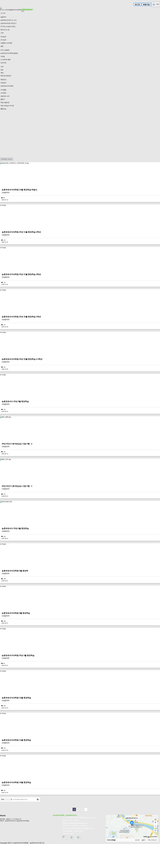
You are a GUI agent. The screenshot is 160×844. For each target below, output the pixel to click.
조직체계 (3, 93)
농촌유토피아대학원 (27, 9)
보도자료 (16, 10)
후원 (20, 10)
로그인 (137, 4)
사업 (8, 10)
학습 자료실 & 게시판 (7, 105)
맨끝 (86, 809)
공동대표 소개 (5, 96)
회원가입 (146, 4)
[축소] (155, 826)
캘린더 (3, 99)
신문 (2, 66)
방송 (2, 70)
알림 (11, 10)
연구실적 (3, 40)
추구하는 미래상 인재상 (8, 26)
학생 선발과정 (5, 102)
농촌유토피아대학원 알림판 (9, 53)
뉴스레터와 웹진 (6, 59)
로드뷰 (137, 840)
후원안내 (3, 79)
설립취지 (3, 17)
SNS (2, 73)
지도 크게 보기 (152, 840)
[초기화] (155, 831)
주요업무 (3, 37)
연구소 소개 (3, 10)
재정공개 (3, 83)
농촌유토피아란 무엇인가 (8, 23)
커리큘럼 (3, 90)
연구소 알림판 (5, 50)
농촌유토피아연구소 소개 (8, 20)
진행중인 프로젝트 (6, 43)
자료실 (3, 56)
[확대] (155, 822)
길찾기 (143, 840)
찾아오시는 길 (5, 29)
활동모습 (3, 109)
